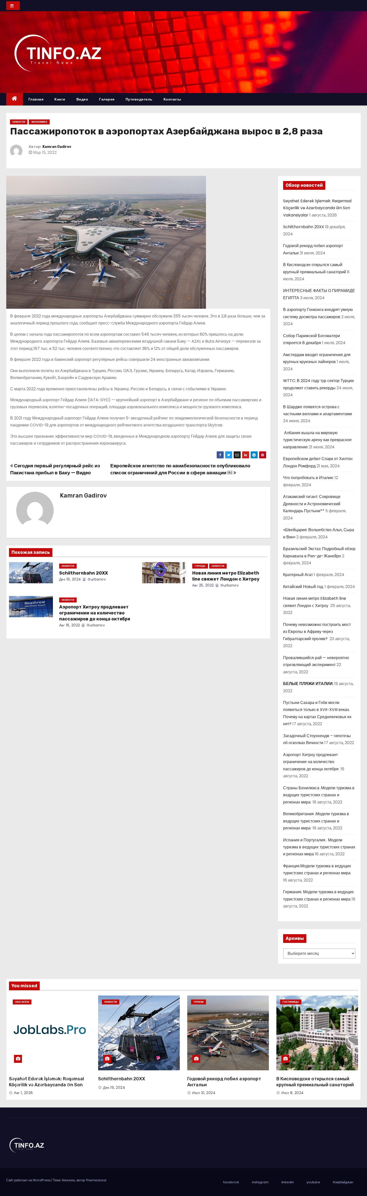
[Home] (14, 99)
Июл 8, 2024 (292, 1092)
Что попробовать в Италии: (308, 478)
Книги (59, 99)
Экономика (39, 122)
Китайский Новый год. (303, 587)
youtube (313, 1182)
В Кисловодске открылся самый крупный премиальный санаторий (315, 1082)
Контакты (172, 99)
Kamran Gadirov (56, 147)
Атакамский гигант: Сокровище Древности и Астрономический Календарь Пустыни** (312, 504)
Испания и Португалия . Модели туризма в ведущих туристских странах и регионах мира (319, 847)
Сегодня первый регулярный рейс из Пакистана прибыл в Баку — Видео (55, 469)
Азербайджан (343, 1182)
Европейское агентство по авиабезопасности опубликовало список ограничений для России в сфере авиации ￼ (180, 469)
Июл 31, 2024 (203, 1092)
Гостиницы (291, 1002)
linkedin (287, 1182)
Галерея (107, 99)
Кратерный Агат (298, 575)
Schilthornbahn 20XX (83, 573)
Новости (18, 122)
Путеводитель (139, 99)
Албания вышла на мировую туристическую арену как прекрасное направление (317, 440)
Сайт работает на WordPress (28, 1180)
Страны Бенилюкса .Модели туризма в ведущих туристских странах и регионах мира (319, 795)
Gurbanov (96, 579)
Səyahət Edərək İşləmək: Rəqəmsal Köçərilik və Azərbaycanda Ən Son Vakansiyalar (317, 208)
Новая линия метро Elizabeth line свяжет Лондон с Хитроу (226, 576)
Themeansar (96, 1180)
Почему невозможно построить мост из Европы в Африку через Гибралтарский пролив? (317, 632)
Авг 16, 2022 (69, 625)
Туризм (198, 1002)
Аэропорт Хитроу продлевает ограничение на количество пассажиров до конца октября (95, 613)
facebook (231, 1182)
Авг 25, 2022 (203, 585)
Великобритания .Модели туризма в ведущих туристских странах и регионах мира (316, 821)
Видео (82, 99)
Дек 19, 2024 (70, 579)
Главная (36, 99)
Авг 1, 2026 (23, 1092)
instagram (260, 1182)
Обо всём (22, 1002)
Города (200, 566)
